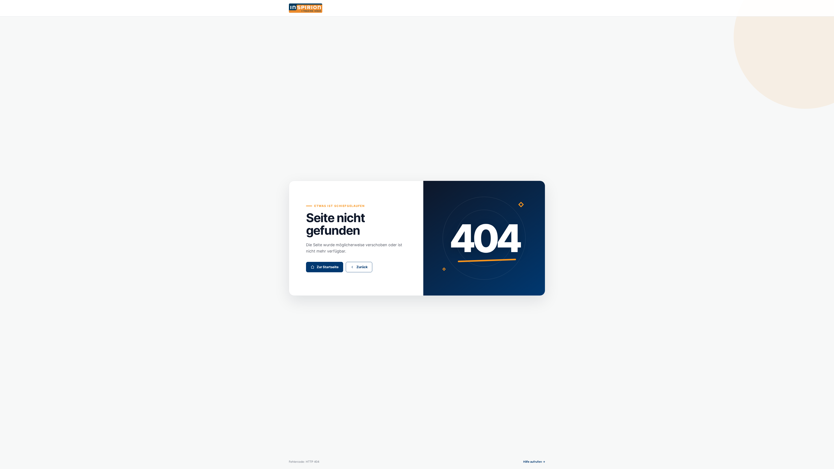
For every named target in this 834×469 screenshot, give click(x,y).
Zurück (362, 267)
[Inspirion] (417, 8)
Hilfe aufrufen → (534, 461)
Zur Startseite (328, 267)
